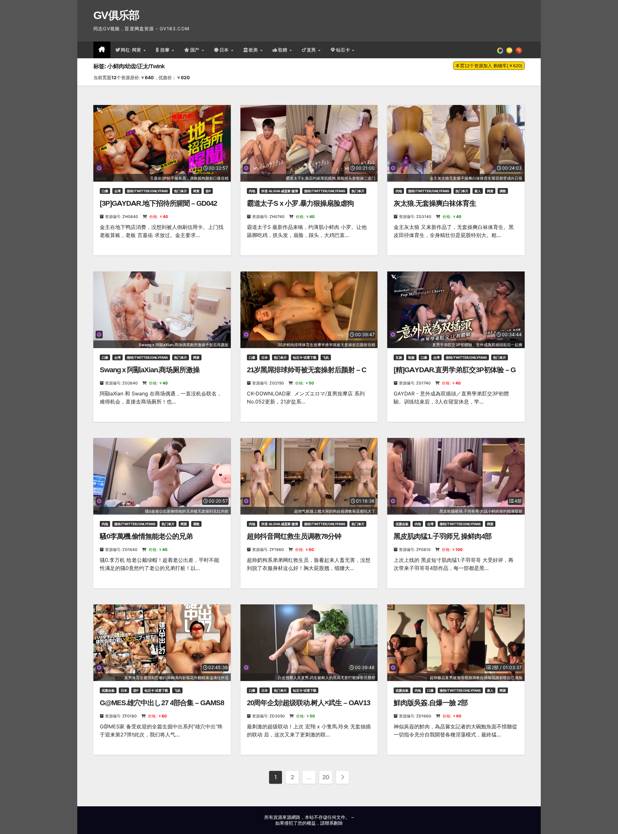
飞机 (326, 357)
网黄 (196, 191)
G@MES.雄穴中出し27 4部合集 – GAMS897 (162, 707)
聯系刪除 (334, 823)
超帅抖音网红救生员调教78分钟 (294, 536)
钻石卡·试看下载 (304, 357)
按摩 (165, 50)
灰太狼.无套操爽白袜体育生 (435, 203)
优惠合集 (402, 524)
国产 (195, 50)
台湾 (117, 191)
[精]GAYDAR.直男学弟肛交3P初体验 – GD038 (455, 374)
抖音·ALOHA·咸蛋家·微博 (279, 191)
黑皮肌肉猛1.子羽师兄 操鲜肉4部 (442, 536)
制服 (411, 357)
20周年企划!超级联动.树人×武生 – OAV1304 (308, 707)
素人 (477, 191)
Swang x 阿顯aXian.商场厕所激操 (150, 369)
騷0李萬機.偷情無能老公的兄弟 (146, 536)
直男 (312, 50)
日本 (225, 50)
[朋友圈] (500, 50)
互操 (399, 357)
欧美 (254, 50)
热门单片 (180, 191)
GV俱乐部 (116, 15)
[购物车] (509, 50)
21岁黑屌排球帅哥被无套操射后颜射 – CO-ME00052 (306, 374)
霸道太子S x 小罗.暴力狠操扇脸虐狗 (300, 203)
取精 (283, 50)
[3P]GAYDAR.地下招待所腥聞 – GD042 (158, 203)
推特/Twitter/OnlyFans (147, 191)
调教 (503, 191)
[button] (518, 50)
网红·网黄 (132, 50)
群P (208, 191)
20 (325, 777)
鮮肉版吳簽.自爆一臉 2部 (431, 702)
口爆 (105, 191)
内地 (252, 191)
